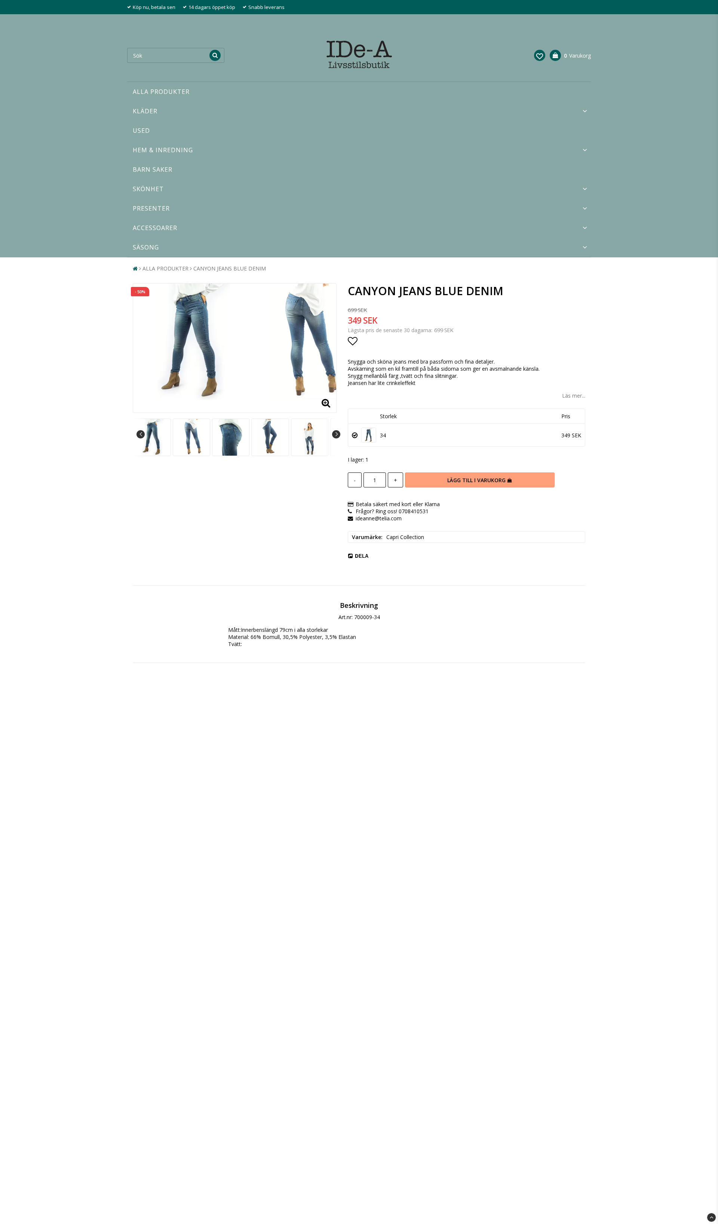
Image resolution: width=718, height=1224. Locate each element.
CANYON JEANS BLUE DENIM (229, 268)
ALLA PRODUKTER (161, 92)
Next (336, 434)
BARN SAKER (152, 169)
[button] (539, 55)
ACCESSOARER (155, 228)
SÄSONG (146, 247)
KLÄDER (145, 111)
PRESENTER (151, 208)
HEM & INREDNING (163, 150)
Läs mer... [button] (573, 395)
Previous (140, 434)
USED (141, 130)
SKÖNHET (148, 189)
